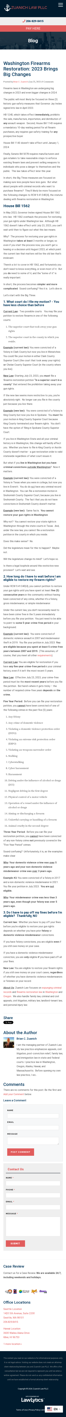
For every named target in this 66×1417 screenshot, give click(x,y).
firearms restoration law (29, 992)
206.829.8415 (10, 1321)
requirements (44, 655)
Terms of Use (21, 1410)
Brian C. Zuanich (20, 81)
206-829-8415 (34, 21)
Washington (51, 992)
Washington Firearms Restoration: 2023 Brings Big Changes (30, 68)
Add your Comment (13, 1094)
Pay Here (33, 28)
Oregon (7, 996)
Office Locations (17, 1302)
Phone (10, 1190)
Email (10, 1122)
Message (12, 1134)
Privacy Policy (34, 1410)
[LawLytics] (33, 1399)
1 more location (11, 1344)
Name (10, 1110)
